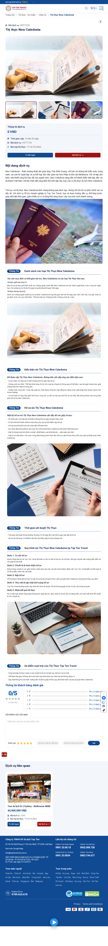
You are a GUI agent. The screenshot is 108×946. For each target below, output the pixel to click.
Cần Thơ (86, 881)
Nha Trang (77, 877)
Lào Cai (59, 885)
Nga (46, 873)
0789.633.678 (19, 894)
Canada (40, 873)
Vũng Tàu (95, 873)
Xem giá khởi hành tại (13, 2)
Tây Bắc (59, 877)
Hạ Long (65, 873)
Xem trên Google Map (14, 849)
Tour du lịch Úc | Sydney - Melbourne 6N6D (29, 806)
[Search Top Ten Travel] (86, 8)
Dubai (7, 881)
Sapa (73, 873)
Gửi (93, 743)
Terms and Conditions (92, 904)
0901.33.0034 (63, 855)
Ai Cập (8, 877)
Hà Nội (58, 873)
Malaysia (39, 881)
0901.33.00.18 (63, 847)
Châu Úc (17, 873)
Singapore (25, 881)
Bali (32, 881)
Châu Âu (9, 873)
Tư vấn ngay (30, 155)
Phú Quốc (60, 881)
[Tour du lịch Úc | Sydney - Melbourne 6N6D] (29, 788)
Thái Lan (15, 881)
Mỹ (34, 873)
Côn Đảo (67, 877)
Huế (78, 873)
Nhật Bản (26, 877)
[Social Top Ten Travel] (104, 698)
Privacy (77, 904)
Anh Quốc (27, 873)
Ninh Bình (85, 873)
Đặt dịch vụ (76, 155)
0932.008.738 (87, 847)
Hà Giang (69, 881)
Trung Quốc (36, 877)
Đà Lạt (85, 877)
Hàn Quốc (16, 877)
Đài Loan (46, 877)
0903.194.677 (87, 855)
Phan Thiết (94, 877)
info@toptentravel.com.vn (16, 853)
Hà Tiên (95, 881)
